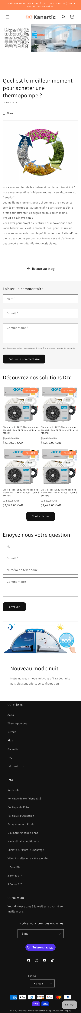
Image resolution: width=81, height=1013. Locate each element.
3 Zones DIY (15, 884)
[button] (7, 17)
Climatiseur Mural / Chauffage (26, 850)
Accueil (12, 715)
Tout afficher (40, 516)
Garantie (13, 749)
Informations (16, 766)
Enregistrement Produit (22, 824)
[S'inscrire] (59, 933)
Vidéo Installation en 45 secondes (28, 858)
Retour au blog (43, 268)
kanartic (22, 1010)
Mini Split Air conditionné (23, 832)
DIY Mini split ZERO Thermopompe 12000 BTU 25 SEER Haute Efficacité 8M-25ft (59, 492)
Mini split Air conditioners (23, 841)
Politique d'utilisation (21, 815)
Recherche (14, 790)
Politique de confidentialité (24, 798)
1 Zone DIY (14, 867)
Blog (10, 740)
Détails (12, 732)
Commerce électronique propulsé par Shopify (49, 1010)
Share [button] (10, 113)
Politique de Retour (19, 807)
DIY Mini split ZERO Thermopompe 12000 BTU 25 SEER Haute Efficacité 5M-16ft (21, 492)
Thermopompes (17, 723)
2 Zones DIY (15, 875)
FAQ (10, 757)
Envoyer (14, 606)
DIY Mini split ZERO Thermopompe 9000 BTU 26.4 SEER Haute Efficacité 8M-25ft (59, 430)
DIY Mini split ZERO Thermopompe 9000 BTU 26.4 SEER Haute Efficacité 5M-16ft (21, 430)
